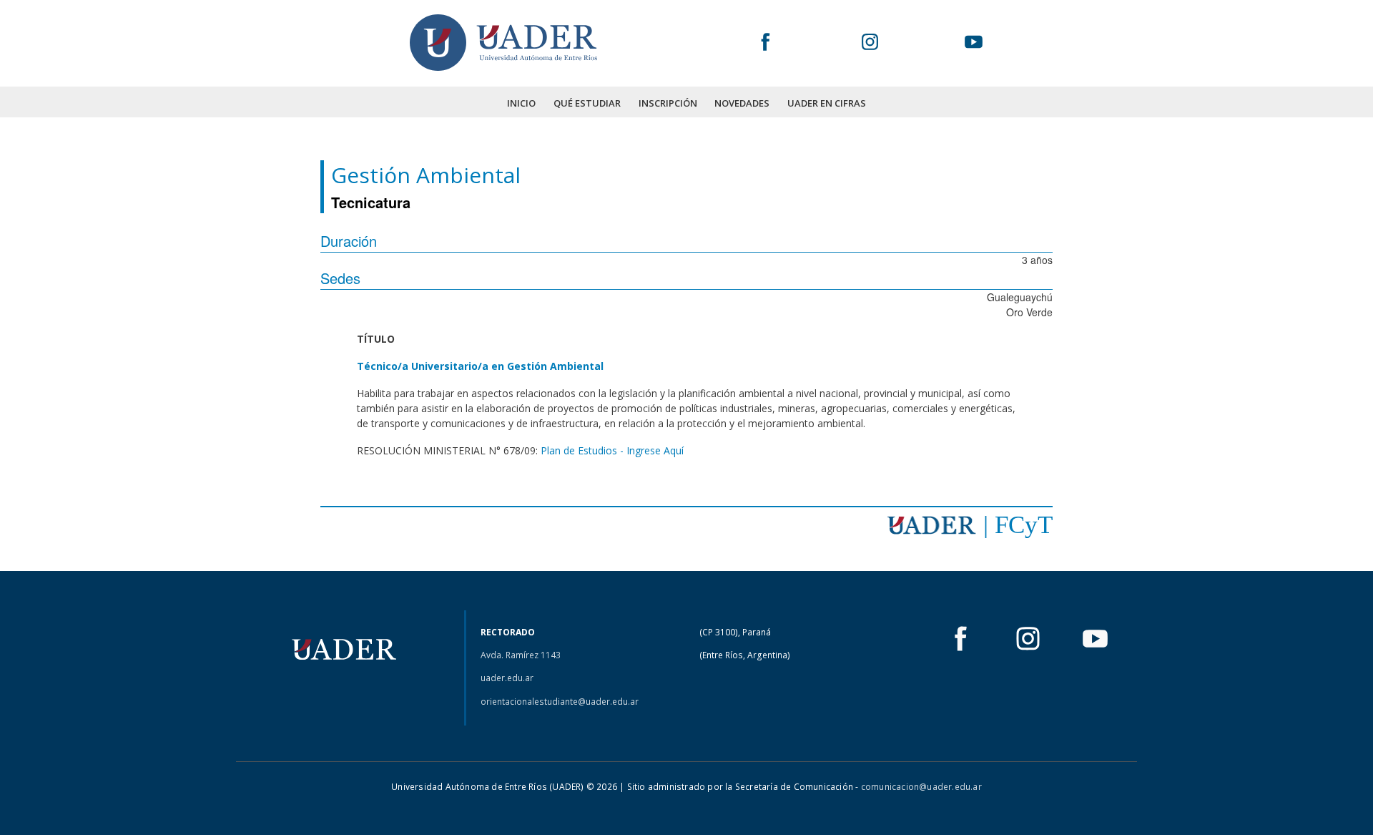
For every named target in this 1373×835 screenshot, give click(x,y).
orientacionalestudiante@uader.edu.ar (560, 701)
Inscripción (668, 103)
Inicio (521, 103)
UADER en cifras (826, 103)
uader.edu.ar (507, 678)
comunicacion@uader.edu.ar (921, 787)
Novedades (741, 103)
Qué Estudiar (587, 103)
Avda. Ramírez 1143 (521, 655)
